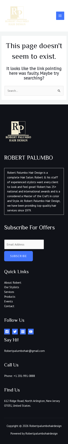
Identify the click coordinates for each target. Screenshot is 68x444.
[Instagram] (23, 331)
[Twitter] (15, 331)
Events (8, 301)
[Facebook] (7, 331)
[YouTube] (31, 331)
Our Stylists (11, 287)
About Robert (12, 282)
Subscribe (18, 256)
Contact (9, 306)
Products (9, 296)
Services (9, 292)
